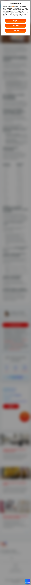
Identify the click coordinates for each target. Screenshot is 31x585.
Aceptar (15, 21)
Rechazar (15, 31)
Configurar (15, 26)
